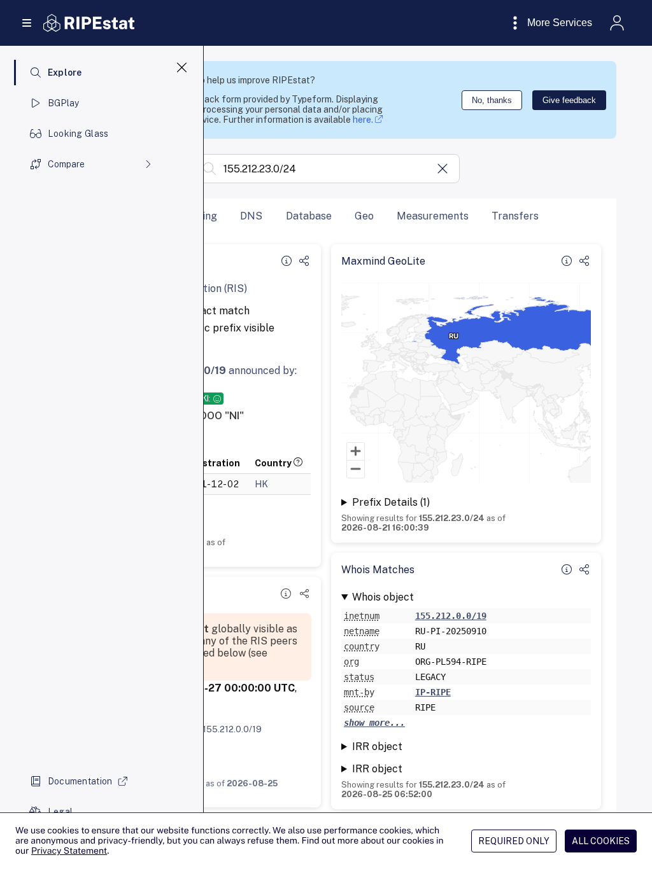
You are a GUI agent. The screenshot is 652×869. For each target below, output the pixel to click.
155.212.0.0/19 (232, 729)
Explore (65, 72)
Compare (66, 164)
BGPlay (64, 103)
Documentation (80, 781)
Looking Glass (78, 134)
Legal (60, 812)
